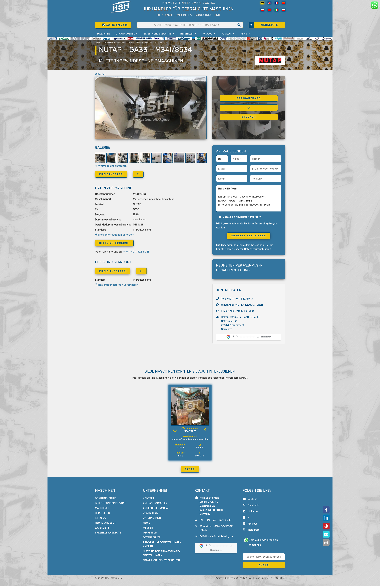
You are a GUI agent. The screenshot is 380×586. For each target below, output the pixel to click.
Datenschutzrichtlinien (257, 249)
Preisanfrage (249, 98)
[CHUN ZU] (252, 38)
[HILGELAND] (143, 38)
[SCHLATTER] (184, 38)
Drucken (249, 117)
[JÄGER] (326, 38)
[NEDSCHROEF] (237, 38)
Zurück (102, 74)
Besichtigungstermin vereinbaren (117, 284)
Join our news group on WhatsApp (264, 542)
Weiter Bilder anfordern (112, 165)
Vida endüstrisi (108, 42)
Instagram (253, 529)
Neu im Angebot (105, 522)
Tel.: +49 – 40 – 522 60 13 (237, 298)
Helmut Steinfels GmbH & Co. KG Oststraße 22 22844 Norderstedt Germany (211, 505)
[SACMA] (64, 38)
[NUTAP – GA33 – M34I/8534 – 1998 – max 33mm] (150, 107)
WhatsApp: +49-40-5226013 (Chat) (242, 304)
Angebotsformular (156, 508)
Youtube (252, 499)
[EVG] (130, 38)
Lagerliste (102, 527)
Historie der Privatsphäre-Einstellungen (161, 553)
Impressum (150, 532)
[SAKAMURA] (210, 38)
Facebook (253, 505)
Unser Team (150, 512)
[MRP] (271, 38)
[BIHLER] (106, 38)
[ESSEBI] (278, 38)
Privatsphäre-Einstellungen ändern (162, 544)
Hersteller (186, 33)
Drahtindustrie (125, 33)
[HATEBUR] (80, 38)
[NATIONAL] (163, 38)
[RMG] (199, 38)
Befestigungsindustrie (157, 33)
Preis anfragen (112, 271)
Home (97, 42)
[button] (326, 509)
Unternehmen (152, 517)
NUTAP (190, 469)
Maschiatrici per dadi (126, 42)
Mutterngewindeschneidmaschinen (141, 61)
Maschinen (103, 33)
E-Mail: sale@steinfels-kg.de (237, 310)
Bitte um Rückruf (114, 243)
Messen (148, 527)
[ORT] (223, 38)
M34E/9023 (190, 431)
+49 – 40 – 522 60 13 (136, 251)
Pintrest (252, 523)
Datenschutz (151, 537)
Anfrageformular (155, 503)
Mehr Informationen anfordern (115, 234)
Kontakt (226, 33)
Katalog (207, 33)
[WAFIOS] (52, 38)
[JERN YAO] (300, 38)
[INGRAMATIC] (119, 38)
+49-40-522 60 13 (116, 25)
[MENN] (96, 38)
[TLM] (260, 38)
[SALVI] (193, 38)
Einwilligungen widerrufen (161, 560)
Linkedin (253, 511)
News (244, 33)
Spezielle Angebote (108, 532)
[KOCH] (317, 38)
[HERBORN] (288, 38)
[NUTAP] (270, 60)
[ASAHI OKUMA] (266, 38)
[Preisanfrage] (205, 430)
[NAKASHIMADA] (171, 38)
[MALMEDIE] (309, 38)
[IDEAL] (157, 38)
